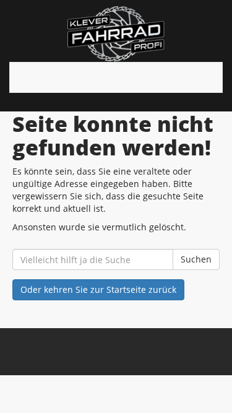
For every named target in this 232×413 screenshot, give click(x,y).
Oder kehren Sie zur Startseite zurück (98, 289)
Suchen (196, 259)
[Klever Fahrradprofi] (116, 34)
